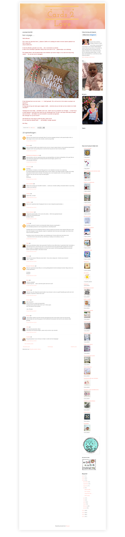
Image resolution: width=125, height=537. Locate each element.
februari (85, 506)
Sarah (28, 256)
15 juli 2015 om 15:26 (31, 261)
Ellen (27, 243)
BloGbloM (86, 423)
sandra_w (28, 202)
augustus (85, 485)
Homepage (50, 346)
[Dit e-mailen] (38, 128)
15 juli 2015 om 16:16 (31, 295)
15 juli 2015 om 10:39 (31, 162)
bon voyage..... (88, 491)
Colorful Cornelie (88, 250)
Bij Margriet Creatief (89, 287)
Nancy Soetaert (30, 212)
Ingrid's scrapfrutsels (89, 182)
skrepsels (86, 261)
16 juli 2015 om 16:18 (31, 322)
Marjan (28, 315)
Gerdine (28, 337)
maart (84, 504)
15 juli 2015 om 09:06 (31, 150)
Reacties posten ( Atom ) (35, 349)
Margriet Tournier (30, 266)
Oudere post (74, 346)
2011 (83, 516)
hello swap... (87, 495)
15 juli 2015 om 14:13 (31, 238)
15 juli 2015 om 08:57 (31, 140)
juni (84, 498)
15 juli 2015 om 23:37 (31, 311)
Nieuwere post (26, 346)
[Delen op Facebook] (44, 128)
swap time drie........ (89, 493)
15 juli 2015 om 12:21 (31, 207)
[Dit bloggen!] (40, 128)
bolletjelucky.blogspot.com (32, 155)
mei (84, 500)
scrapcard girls (87, 205)
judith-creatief (87, 299)
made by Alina (87, 321)
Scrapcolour (87, 159)
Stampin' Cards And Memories (91, 389)
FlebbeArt (86, 284)
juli (84, 487)
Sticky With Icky (88, 367)
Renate (28, 300)
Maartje (28, 145)
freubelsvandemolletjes (89, 401)
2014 (83, 510)
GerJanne (28, 166)
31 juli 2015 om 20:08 (31, 340)
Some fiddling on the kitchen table (92, 171)
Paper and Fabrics (88, 344)
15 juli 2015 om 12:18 (31, 197)
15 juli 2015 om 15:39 (31, 275)
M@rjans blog (87, 216)
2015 (83, 480)
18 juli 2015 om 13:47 (31, 332)
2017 (83, 476)
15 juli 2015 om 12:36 (31, 218)
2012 (83, 514)
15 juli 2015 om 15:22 (31, 251)
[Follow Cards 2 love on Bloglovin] (89, 35)
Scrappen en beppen (89, 227)
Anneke (28, 193)
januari (85, 508)
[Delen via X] (42, 128)
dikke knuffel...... (88, 489)
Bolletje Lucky (87, 193)
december (85, 481)
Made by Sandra (88, 333)
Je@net (28, 135)
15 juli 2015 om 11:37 (31, 189)
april (84, 502)
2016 (83, 478)
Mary (27, 280)
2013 (83, 512)
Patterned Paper (88, 239)
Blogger (68, 526)
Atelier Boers (87, 412)
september (85, 483)
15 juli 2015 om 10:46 (31, 179)
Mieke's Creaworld (88, 310)
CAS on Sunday (87, 148)
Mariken (28, 290)
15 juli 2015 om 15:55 (31, 285)
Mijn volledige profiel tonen (88, 57)
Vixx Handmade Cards (89, 355)
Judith (42, 101)
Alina (27, 327)
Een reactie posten (29, 343)
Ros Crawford (29, 183)
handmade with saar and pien (91, 378)
